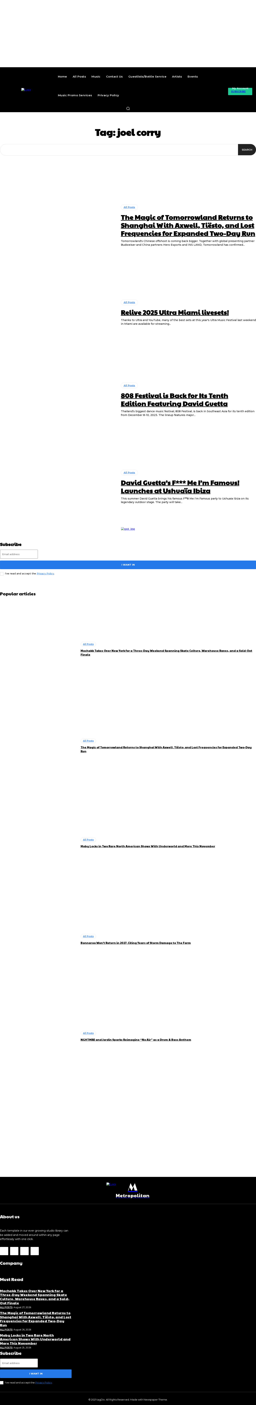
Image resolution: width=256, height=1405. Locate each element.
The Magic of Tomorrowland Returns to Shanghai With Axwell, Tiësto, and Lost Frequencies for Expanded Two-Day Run (188, 225)
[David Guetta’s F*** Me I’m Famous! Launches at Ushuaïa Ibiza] (57, 487)
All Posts (129, 207)
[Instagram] (14, 1251)
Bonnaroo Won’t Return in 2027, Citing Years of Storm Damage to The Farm (136, 943)
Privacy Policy (45, 573)
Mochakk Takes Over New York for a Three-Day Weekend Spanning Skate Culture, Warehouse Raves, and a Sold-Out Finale (35, 1296)
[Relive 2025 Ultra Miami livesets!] (57, 312)
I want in (128, 564)
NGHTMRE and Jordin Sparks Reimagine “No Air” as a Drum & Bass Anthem (136, 1039)
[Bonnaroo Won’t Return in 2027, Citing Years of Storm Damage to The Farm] (38, 939)
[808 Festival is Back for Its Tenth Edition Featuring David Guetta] (57, 400)
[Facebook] (4, 1251)
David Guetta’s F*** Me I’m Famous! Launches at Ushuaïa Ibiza (180, 486)
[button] (128, 108)
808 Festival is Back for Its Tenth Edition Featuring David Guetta (174, 399)
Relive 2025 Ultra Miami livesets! (175, 312)
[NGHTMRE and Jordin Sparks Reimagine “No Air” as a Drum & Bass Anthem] (38, 1036)
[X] (24, 1251)
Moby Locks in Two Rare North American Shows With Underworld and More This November (148, 846)
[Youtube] (35, 1251)
